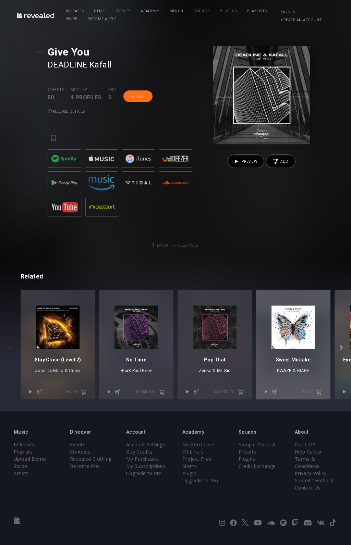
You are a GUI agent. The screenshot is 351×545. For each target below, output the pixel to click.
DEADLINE (67, 65)
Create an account (301, 19)
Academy (150, 10)
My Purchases (142, 459)
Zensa (205, 370)
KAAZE (284, 370)
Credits (56, 89)
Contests (80, 451)
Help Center (308, 451)
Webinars (193, 451)
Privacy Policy (310, 473)
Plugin (189, 473)
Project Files (196, 459)
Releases (75, 10)
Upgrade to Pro (144, 473)
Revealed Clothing (90, 459)
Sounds (201, 10)
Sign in (288, 11)
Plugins (228, 10)
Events (123, 10)
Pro (112, 89)
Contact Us (307, 487)
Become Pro (84, 466)
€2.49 (72, 392)
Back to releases (178, 245)
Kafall (100, 65)
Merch (176, 10)
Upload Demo (30, 459)
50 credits (145, 392)
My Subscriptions (146, 466)
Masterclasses (199, 444)
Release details (68, 111)
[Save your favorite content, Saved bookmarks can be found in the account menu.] (53, 135)
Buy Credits (139, 451)
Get (141, 96)
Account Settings (145, 444)
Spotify (79, 89)
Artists (21, 473)
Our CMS (305, 444)
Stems (189, 466)
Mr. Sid (224, 370)
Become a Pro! (102, 18)
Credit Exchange (257, 466)
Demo (100, 10)
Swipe (71, 18)
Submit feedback (314, 480)
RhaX (126, 370)
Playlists (257, 10)
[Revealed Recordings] (36, 15)
